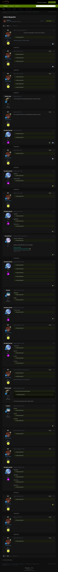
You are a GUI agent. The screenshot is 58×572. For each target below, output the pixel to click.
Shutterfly (15, 408)
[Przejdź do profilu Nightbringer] (8, 100)
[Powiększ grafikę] (8, 43)
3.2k (8, 140)
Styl (32, 567)
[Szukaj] (54, 6)
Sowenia (8, 290)
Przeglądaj (5, 6)
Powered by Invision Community (29, 570)
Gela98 (15, 297)
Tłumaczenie (27, 567)
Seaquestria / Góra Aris (16, 21)
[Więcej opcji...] (54, 30)
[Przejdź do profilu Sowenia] (8, 294)
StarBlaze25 (16, 292)
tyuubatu (15, 413)
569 (8, 106)
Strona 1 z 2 (15, 25)
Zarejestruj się (51, 2)
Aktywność (17, 6)
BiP (8, 30)
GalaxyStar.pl (8, 236)
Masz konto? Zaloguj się (42, 2)
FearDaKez (16, 418)
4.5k (8, 300)
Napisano (18, 30)
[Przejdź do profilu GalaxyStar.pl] (8, 240)
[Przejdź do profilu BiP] (4, 21)
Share (42, 20)
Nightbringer (8, 96)
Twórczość (11, 6)
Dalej (8, 25)
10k (8, 40)
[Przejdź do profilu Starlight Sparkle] (8, 134)
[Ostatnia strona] (10, 26)
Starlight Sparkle (8, 130)
